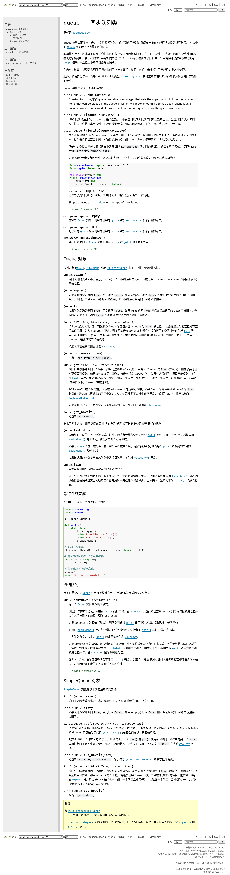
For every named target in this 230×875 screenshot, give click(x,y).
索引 (223, 4)
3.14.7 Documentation (91, 4)
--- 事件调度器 (17, 52)
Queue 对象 (15, 32)
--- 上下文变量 (21, 63)
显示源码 (10, 81)
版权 (190, 847)
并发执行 (130, 4)
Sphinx (210, 872)
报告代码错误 (12, 75)
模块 (216, 4)
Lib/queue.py (81, 32)
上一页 (198, 4)
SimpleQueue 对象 (19, 40)
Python (12, 4)
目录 (7, 25)
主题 (170, 9)
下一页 (207, 4)
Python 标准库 (115, 4)
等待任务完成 (19, 35)
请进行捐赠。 (219, 862)
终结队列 (17, 38)
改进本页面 (11, 78)
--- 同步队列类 (149, 4)
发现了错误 (218, 869)
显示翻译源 (11, 84)
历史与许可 (217, 856)
